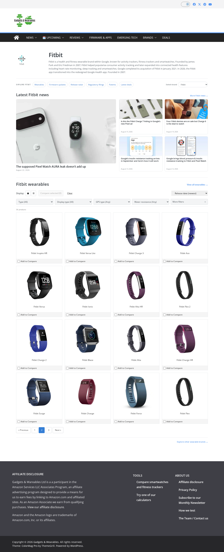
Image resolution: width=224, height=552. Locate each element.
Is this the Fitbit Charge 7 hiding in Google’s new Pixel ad (140, 122)
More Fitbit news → (199, 95)
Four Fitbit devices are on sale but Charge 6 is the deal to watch (186, 122)
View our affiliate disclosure (45, 507)
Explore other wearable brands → (192, 441)
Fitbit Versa (39, 306)
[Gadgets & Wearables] (16, 37)
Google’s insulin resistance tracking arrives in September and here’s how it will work (140, 159)
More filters (178, 201)
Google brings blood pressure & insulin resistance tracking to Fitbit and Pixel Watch (186, 159)
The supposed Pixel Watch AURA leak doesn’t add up (51, 166)
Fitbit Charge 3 (136, 253)
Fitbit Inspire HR (39, 253)
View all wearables (197, 184)
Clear (69, 193)
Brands (148, 37)
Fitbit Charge (87, 413)
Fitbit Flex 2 (184, 306)
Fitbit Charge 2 (39, 360)
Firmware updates (57, 84)
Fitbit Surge (39, 413)
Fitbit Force (136, 413)
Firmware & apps (100, 37)
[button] (35, 37)
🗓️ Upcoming (52, 37)
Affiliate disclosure (191, 482)
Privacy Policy (188, 490)
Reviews (75, 37)
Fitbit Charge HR (185, 360)
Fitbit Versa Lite (87, 253)
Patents (112, 84)
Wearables (39, 84)
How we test (187, 510)
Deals (166, 37)
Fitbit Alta (136, 360)
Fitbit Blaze (87, 360)
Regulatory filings (96, 84)
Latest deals (126, 84)
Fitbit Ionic (87, 306)
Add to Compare (29, 261)
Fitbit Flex (185, 413)
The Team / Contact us (193, 518)
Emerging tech (127, 37)
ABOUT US (182, 475)
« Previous (23, 430)
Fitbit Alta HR (136, 306)
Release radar (77, 84)
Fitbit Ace (185, 253)
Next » (58, 430)
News (29, 37)
